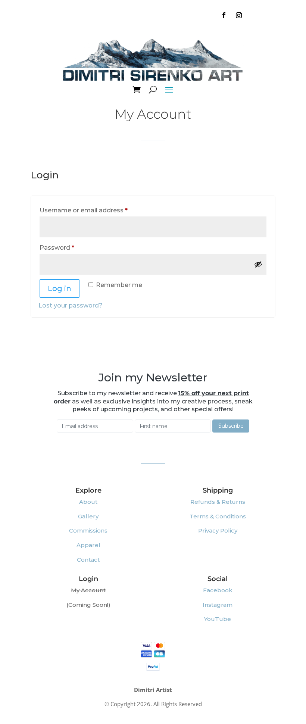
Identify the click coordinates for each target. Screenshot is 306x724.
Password (71, 247)
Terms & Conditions (218, 516)
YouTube (217, 618)
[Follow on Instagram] (239, 15)
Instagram (217, 604)
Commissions (88, 530)
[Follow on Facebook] (224, 15)
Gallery (88, 516)
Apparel (88, 545)
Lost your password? (70, 305)
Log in (59, 288)
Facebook (217, 590)
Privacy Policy (217, 530)
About (88, 501)
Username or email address (97, 210)
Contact (88, 559)
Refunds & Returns (217, 501)
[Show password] (258, 264)
